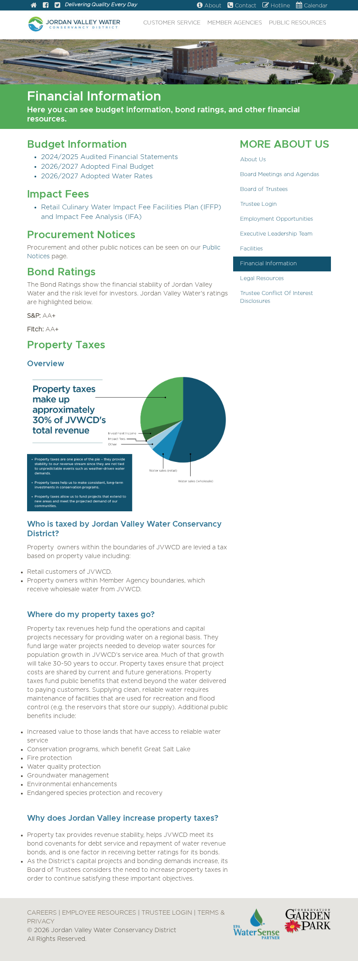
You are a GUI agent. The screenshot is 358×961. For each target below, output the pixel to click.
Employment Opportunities (276, 219)
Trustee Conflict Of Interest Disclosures (276, 297)
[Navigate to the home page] (33, 6)
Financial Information (268, 264)
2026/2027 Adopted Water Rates (97, 176)
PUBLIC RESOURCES (297, 23)
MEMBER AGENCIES (234, 23)
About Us (253, 160)
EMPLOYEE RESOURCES (99, 913)
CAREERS (42, 913)
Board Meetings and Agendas (279, 174)
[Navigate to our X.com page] (57, 6)
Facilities (251, 249)
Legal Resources (262, 278)
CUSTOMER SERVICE (171, 23)
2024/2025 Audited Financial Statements (109, 157)
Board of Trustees (264, 189)
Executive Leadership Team (276, 234)
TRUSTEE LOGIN (166, 913)
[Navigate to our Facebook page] (46, 6)
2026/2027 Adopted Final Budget (97, 166)
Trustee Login (258, 204)
